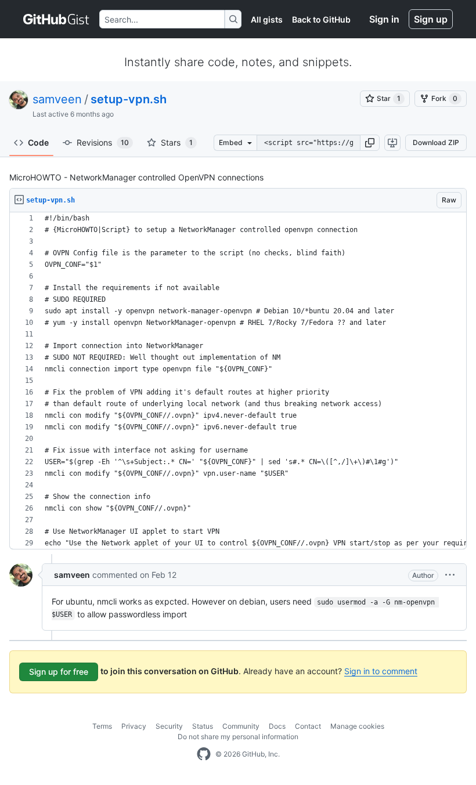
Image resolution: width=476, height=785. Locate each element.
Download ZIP (436, 142)
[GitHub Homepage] (204, 754)
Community (240, 726)
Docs (277, 726)
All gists (267, 19)
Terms (102, 726)
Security (169, 726)
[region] (238, 380)
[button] (370, 143)
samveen (57, 99)
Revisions (103, 142)
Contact (308, 726)
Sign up (431, 19)
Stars (177, 142)
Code (38, 142)
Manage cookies (357, 726)
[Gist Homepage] (56, 19)
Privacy (133, 726)
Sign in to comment (380, 671)
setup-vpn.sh (129, 99)
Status (202, 726)
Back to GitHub (321, 19)
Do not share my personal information (238, 736)
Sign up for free (58, 672)
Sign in (384, 19)
